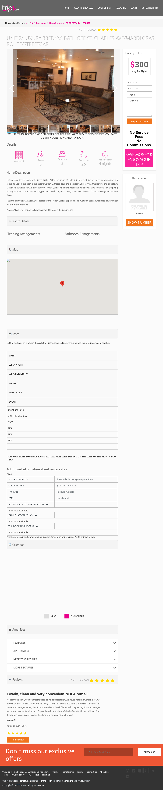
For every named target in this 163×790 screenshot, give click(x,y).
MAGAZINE (121, 7)
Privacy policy (18, 774)
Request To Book (139, 121)
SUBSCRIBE (149, 752)
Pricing (80, 771)
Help (37, 774)
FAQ (29, 774)
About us (104, 771)
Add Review (18, 739)
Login (134, 7)
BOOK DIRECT (104, 7)
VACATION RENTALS (83, 7)
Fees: (9, 474)
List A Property (150, 7)
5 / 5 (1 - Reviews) (87, 30)
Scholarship (68, 771)
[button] (63, 87)
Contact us (92, 771)
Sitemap (46, 774)
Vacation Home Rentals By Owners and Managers (25, 771)
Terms (5, 774)
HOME (66, 7)
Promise (56, 771)
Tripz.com (22, 785)
